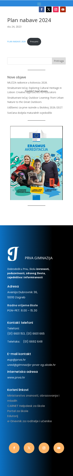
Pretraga (59, 61)
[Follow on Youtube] (63, 9)
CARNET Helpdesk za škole (26, 406)
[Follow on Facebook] (41, 9)
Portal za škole (17, 411)
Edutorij (12, 416)
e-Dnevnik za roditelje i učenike (29, 421)
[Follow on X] (49, 9)
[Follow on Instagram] (56, 9)
